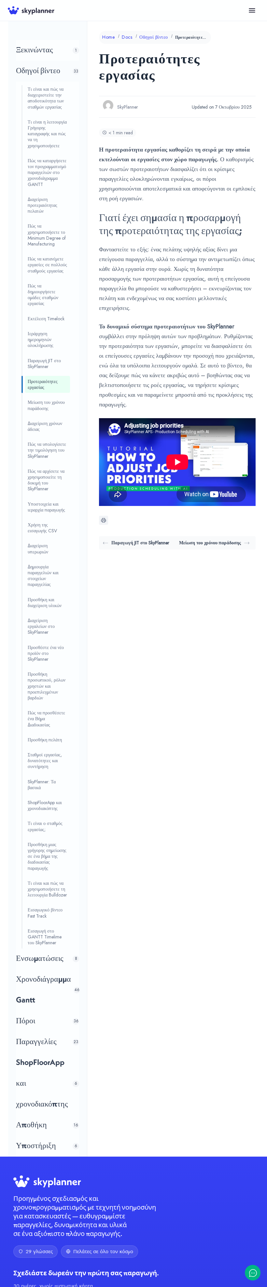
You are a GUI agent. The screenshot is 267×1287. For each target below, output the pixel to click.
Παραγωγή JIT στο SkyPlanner (140, 542)
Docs (127, 37)
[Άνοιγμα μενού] (252, 10)
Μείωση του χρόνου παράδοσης (210, 542)
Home (108, 37)
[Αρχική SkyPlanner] (31, 10)
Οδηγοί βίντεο (153, 37)
